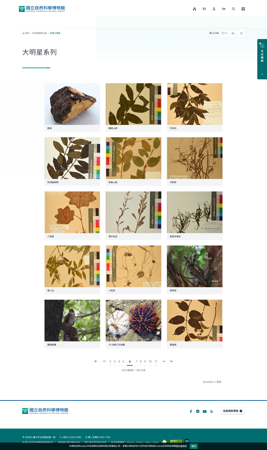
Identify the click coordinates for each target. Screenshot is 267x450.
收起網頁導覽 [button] (230, 410)
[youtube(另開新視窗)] (205, 411)
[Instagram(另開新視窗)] (198, 411)
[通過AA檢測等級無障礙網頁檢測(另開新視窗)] (176, 441)
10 (150, 361)
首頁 (27, 33)
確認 (193, 446)
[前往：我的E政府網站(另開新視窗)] (187, 441)
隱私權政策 (181, 446)
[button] (233, 9)
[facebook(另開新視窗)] (191, 411)
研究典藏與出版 (39, 33)
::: (189, 8)
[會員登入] (214, 9)
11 (155, 361)
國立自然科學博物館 (42, 9)
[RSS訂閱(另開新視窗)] (212, 411)
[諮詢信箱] (204, 9)
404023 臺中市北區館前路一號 (39, 437)
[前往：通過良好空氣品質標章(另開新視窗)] (164, 441)
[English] (224, 9)
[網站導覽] (194, 9)
